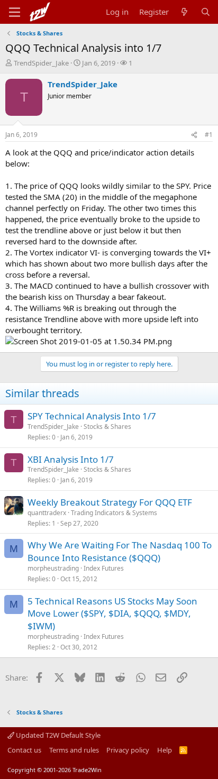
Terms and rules (74, 750)
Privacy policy (127, 750)
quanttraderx (47, 512)
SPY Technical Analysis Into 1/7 (92, 416)
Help (164, 750)
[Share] (194, 135)
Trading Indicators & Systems (114, 512)
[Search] (205, 12)
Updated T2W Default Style (57, 735)
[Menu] (14, 12)
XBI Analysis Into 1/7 (71, 459)
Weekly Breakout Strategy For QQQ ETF (110, 502)
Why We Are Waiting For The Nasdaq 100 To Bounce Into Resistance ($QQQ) (120, 551)
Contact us (24, 750)
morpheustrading (53, 568)
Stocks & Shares (107, 426)
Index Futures (104, 568)
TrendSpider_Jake (41, 63)
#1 (209, 134)
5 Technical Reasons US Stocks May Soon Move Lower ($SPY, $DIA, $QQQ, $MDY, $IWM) (112, 614)
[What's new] (184, 12)
